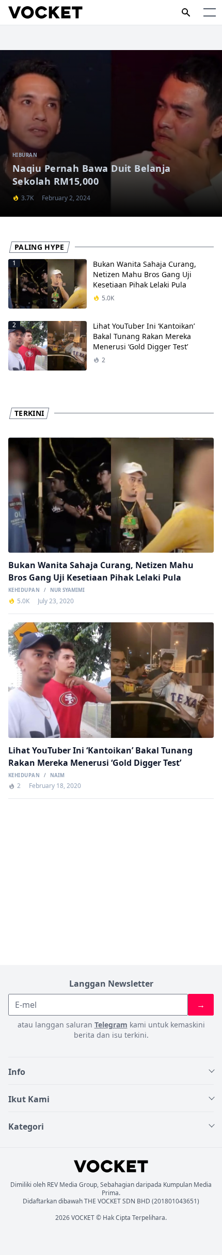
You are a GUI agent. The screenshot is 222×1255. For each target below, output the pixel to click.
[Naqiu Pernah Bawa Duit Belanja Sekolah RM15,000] (111, 133)
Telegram (111, 1024)
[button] (209, 12)
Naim (57, 775)
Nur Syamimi (67, 590)
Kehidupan (24, 590)
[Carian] (186, 12)
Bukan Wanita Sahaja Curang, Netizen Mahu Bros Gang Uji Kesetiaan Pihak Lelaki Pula (144, 274)
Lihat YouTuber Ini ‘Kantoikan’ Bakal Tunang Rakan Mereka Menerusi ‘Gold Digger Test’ (144, 336)
